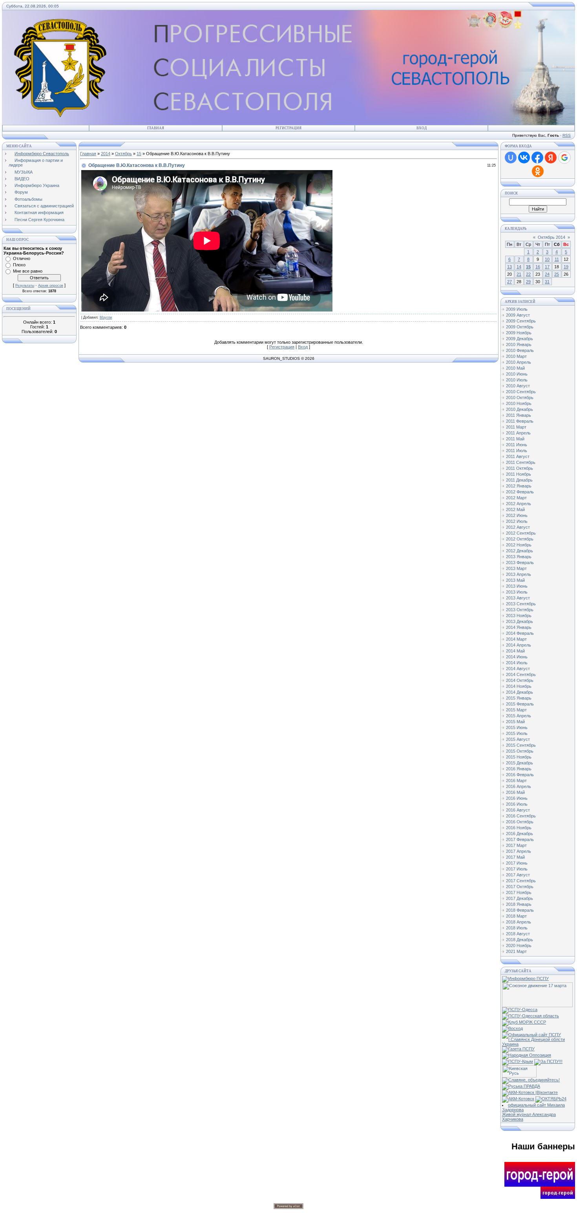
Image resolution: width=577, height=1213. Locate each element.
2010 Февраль (520, 350)
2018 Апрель (518, 922)
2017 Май (515, 857)
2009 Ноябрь (518, 332)
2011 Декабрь (519, 480)
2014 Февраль (520, 633)
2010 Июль (517, 379)
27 (509, 281)
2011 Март (516, 427)
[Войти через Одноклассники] (538, 171)
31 (547, 281)
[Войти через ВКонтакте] (524, 157)
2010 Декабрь (519, 409)
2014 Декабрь (519, 692)
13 (509, 266)
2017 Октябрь (519, 886)
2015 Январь (518, 698)
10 (547, 259)
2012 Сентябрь (521, 533)
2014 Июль (517, 662)
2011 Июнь (516, 444)
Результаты (24, 286)
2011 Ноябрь (518, 474)
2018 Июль (517, 927)
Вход (421, 128)
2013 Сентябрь (521, 603)
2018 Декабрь (519, 939)
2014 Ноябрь (518, 686)
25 (556, 274)
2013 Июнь (517, 586)
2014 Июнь (517, 656)
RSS (566, 135)
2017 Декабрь (519, 898)
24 (547, 274)
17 (547, 266)
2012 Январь (518, 486)
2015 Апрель (518, 715)
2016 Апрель (518, 786)
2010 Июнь (517, 374)
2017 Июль (517, 869)
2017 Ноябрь (518, 892)
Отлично (21, 258)
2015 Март (516, 709)
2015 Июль (517, 733)
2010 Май (515, 368)
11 (557, 259)
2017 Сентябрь (521, 880)
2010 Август (518, 385)
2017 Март (516, 845)
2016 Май (515, 792)
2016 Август (518, 810)
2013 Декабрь (519, 621)
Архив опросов (50, 286)
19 (566, 266)
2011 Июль (516, 450)
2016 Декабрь (519, 833)
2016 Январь (518, 768)
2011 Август (518, 456)
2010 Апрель (518, 362)
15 (139, 153)
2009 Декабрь (519, 338)
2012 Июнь (517, 515)
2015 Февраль (520, 704)
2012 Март (516, 497)
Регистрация (288, 128)
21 (519, 274)
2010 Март (516, 356)
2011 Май (515, 438)
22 (528, 274)
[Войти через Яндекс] (551, 157)
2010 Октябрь (519, 397)
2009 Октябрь (519, 326)
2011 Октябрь (519, 468)
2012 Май (515, 509)
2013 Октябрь (519, 609)
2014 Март (516, 639)
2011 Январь (518, 415)
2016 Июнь (517, 798)
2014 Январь (518, 627)
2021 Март (516, 951)
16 (537, 266)
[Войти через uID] (511, 157)
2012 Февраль (520, 491)
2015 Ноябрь (518, 757)
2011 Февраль (519, 421)
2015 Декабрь (519, 762)
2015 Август (518, 739)
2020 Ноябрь (518, 945)
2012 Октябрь (519, 539)
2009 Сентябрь (521, 321)
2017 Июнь (517, 863)
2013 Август (518, 598)
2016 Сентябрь (521, 816)
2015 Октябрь (519, 751)
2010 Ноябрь (518, 403)
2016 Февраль (520, 774)
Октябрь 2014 (551, 237)
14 (519, 266)
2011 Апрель (518, 433)
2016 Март (516, 780)
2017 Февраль (520, 839)
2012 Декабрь (519, 550)
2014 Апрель (518, 645)
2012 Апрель (518, 503)
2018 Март (516, 916)
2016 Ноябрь (518, 827)
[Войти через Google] (564, 157)
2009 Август (518, 315)
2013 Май (515, 580)
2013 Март (516, 568)
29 (528, 281)
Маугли (106, 317)
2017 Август (518, 874)
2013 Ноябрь (518, 615)
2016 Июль (517, 804)
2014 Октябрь (519, 680)
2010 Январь (518, 344)
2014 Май (515, 651)
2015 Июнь (517, 727)
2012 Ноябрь (518, 544)
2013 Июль (517, 592)
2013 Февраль (520, 562)
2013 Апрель (518, 574)
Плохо (19, 264)
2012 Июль (517, 521)
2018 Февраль (520, 910)
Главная (155, 128)
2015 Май (515, 721)
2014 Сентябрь (521, 674)
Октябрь (123, 153)
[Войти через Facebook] (537, 157)
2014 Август (518, 668)
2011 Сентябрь (520, 462)
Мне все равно (27, 271)
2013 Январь (518, 556)
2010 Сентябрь (521, 391)
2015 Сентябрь (521, 745)
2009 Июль (517, 309)
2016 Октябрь (519, 821)
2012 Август (518, 527)
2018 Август (518, 933)
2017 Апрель (518, 851)
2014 (105, 153)
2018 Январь (518, 904)
